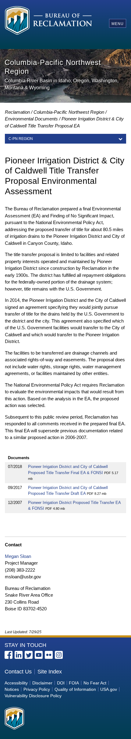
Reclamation (17, 112)
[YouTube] (39, 655)
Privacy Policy (36, 689)
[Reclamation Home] (50, 23)
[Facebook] (8, 655)
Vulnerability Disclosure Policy (33, 695)
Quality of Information (75, 689)
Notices (12, 689)
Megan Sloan (18, 556)
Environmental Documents (31, 118)
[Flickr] (49, 655)
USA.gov (108, 689)
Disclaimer (42, 682)
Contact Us (18, 672)
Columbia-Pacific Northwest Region (69, 112)
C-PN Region (21, 139)
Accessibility (16, 682)
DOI (61, 682)
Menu (118, 24)
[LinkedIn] (19, 655)
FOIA (74, 682)
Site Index (49, 672)
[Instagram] (59, 655)
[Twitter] (29, 655)
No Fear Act (94, 682)
